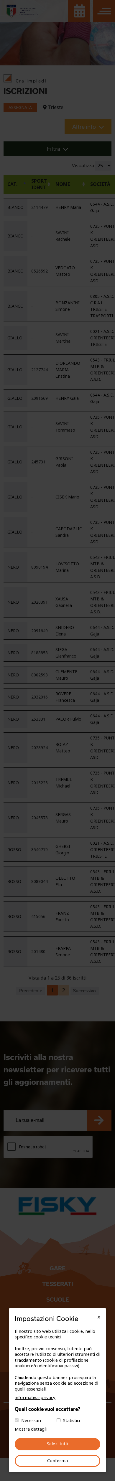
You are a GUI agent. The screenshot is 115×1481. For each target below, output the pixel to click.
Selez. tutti (57, 1444)
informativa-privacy (35, 1397)
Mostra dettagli (31, 1429)
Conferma (57, 1460)
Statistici (71, 1420)
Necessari (31, 1420)
